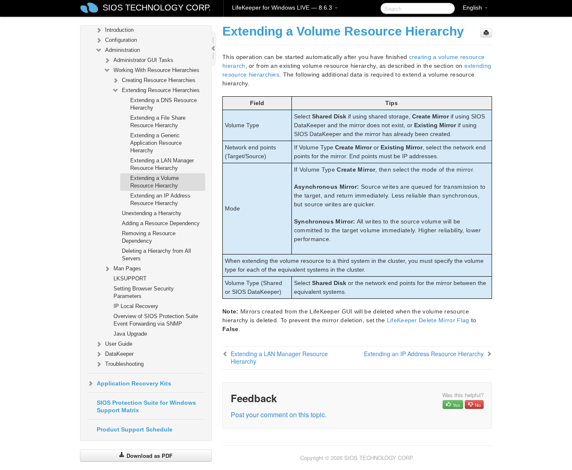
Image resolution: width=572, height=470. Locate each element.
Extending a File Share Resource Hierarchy (158, 121)
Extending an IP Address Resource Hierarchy (160, 199)
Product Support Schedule (135, 429)
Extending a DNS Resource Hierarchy (163, 104)
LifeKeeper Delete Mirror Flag (428, 320)
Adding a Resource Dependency (161, 223)
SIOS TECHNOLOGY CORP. (157, 7)
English (473, 7)
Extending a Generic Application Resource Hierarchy (156, 143)
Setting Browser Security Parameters (143, 292)
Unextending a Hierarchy (151, 213)
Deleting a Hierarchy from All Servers (156, 255)
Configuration (121, 40)
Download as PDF (149, 456)
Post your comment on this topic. (279, 414)
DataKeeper (119, 354)
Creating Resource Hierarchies (159, 80)
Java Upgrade (130, 334)
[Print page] (486, 32)
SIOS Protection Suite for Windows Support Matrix (146, 406)
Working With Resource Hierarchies (156, 70)
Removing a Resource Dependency (148, 237)
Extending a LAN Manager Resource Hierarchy (162, 164)
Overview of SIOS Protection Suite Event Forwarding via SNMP (155, 320)
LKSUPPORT (130, 278)
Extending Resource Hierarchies (161, 90)
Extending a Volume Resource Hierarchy (154, 182)
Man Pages (127, 268)
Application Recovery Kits (134, 383)
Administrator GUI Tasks (143, 60)
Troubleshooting (124, 364)
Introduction (119, 30)
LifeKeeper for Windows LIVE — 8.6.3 (283, 7)
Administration (122, 50)
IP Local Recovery (135, 306)
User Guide (118, 344)
